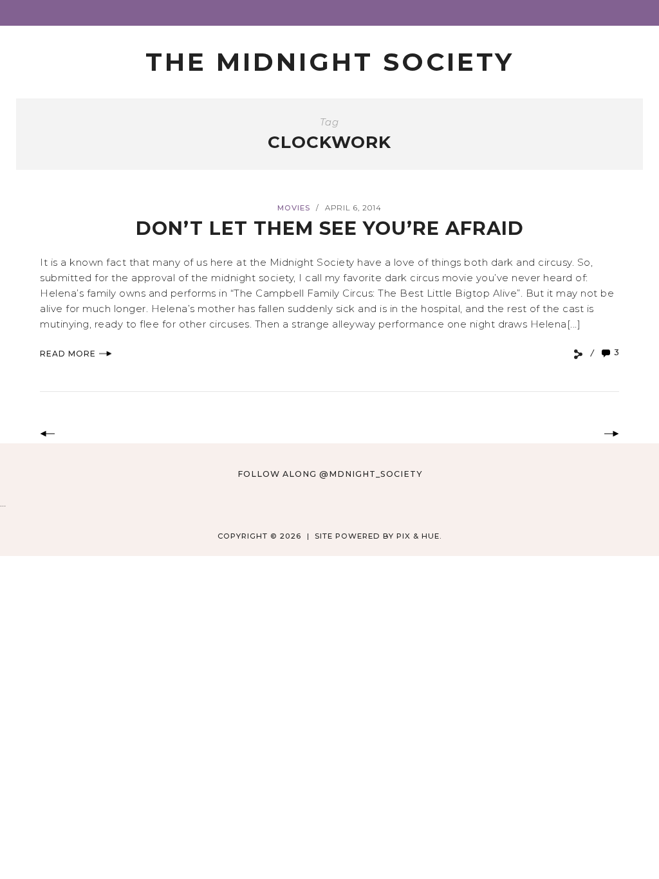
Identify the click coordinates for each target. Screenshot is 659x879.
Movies (293, 207)
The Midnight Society (329, 61)
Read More (68, 353)
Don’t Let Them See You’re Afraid (330, 228)
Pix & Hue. (419, 536)
